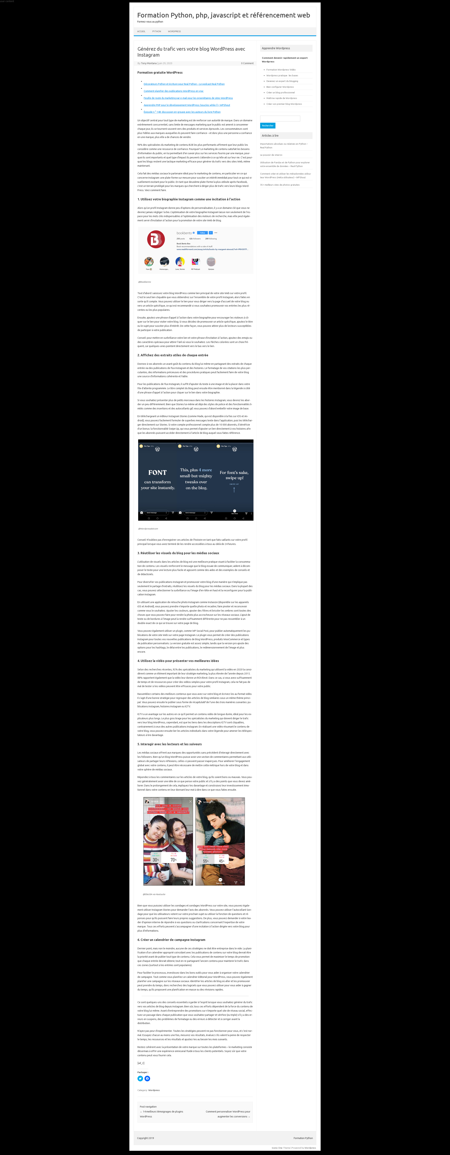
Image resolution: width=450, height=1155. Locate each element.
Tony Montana (149, 63)
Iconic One (277, 1148)
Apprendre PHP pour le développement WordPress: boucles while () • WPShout (187, 105)
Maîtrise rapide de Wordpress (281, 98)
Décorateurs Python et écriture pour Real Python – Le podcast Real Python (184, 84)
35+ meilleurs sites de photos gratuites (280, 185)
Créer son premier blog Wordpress (284, 104)
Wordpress (154, 1090)
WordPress (174, 31)
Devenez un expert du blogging (282, 81)
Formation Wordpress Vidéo (281, 69)
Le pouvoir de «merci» (271, 155)
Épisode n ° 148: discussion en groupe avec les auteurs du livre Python (182, 112)
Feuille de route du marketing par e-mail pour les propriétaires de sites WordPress (188, 98)
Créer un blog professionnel (280, 92)
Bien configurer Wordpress (280, 87)
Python (156, 31)
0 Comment (247, 63)
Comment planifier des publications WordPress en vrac (174, 91)
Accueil (141, 31)
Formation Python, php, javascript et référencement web (223, 15)
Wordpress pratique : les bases (282, 75)
